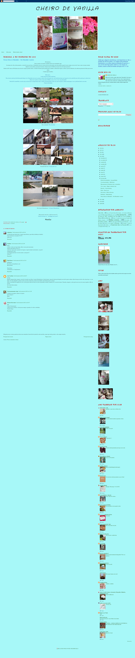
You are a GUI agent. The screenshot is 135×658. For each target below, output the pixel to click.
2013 (101, 154)
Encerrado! (108, 515)
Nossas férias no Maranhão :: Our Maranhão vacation (112, 196)
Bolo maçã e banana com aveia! (112, 574)
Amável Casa (103, 572)
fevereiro (103, 178)
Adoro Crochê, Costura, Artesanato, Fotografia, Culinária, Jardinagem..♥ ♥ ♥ (112, 592)
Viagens (12, 223)
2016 (101, 148)
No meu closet (114, 221)
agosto (102, 166)
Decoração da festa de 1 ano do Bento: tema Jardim (109, 618)
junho (102, 170)
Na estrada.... (127, 220)
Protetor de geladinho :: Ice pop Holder (109, 180)
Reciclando (100, 225)
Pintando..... (127, 221)
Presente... (117, 223)
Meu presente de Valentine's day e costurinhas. (110, 184)
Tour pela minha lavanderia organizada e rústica (114, 418)
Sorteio (130, 225)
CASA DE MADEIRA (104, 427)
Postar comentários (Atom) (12, 339)
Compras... (120, 213)
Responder (9, 239)
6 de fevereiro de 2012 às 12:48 (25, 291)
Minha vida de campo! (105, 417)
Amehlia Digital (103, 485)
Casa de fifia (102, 543)
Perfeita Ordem (103, 622)
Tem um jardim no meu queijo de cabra (113, 506)
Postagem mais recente (8, 336)
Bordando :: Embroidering (106, 194)
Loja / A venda (116, 218)
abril (102, 174)
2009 (101, 203)
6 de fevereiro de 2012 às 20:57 (23, 302)
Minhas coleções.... (102, 220)
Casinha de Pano (103, 582)
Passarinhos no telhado (105, 456)
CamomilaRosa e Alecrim (105, 495)
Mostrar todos (129, 641)
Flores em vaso (114, 216)
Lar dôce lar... (107, 218)
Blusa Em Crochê (109, 632)
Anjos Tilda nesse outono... (111, 496)
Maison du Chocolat (104, 534)
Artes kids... (101, 213)
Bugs (108, 213)
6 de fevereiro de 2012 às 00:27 (20, 276)
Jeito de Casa (103, 475)
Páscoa (120, 221)
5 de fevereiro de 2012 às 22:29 (18, 243)
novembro (103, 160)
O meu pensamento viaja (12, 291)
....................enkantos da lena (106, 514)
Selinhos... (107, 225)
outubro (103, 162)
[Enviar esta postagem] (25, 222)
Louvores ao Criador (125, 218)
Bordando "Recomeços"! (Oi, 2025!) (113, 486)
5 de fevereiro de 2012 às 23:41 (19, 260)
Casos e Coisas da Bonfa (105, 505)
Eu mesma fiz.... (122, 215)
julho (102, 168)
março (102, 176)
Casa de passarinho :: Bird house (107, 182)
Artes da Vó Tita (103, 446)
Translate (108, 106)
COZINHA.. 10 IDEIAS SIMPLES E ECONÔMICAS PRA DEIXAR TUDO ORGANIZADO (116, 624)
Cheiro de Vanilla (67, 8)
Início (3, 52)
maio (102, 172)
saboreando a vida (104, 407)
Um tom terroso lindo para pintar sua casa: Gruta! (115, 477)
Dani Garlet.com (103, 617)
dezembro (103, 158)
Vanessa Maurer (103, 437)
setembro (103, 164)
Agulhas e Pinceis (104, 466)
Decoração (105, 215)
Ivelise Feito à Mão (104, 631)
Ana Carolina (10, 276)
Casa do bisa (113, 213)
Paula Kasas (10, 260)
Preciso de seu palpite (109, 223)
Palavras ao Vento (104, 613)
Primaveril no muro (11, 302)
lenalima (9, 243)
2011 (101, 199)
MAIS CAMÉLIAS (110, 594)
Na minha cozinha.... (103, 221)
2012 (101, 156)
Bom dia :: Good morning (106, 188)
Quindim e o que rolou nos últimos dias (113, 409)
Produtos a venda (126, 223)
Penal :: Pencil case (105, 190)
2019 (101, 614)
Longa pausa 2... (109, 438)
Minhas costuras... (114, 220)
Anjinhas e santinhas (110, 583)
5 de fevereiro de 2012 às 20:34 (19, 232)
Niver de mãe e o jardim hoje (111, 535)
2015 (101, 150)
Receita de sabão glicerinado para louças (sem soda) (115, 447)
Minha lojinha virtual (17, 52)
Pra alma (100, 223)
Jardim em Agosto (109, 428)
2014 (101, 152)
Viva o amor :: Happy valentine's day (108, 186)
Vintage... (106, 226)
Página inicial (48, 336)
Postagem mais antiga (88, 336)
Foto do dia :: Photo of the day (107, 192)
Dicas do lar (113, 215)
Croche (125, 213)
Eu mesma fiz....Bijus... (103, 216)
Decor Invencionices (104, 563)
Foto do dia (123, 216)
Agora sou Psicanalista (110, 457)
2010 (101, 201)
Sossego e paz (108, 604)
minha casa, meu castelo (105, 603)
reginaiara (9, 232)
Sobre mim (8, 52)
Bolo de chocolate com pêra (111, 525)
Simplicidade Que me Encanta (118, 225)
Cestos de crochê (109, 564)
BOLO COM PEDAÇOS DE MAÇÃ (113, 467)
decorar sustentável (104, 553)
